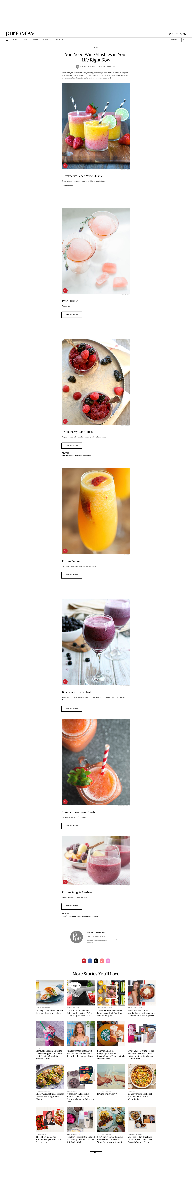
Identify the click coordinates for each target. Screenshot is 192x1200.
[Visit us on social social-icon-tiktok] (170, 34)
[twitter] (96, 960)
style (15, 40)
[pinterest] (3, 26)
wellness (47, 40)
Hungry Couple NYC (125, 685)
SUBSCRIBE (174, 40)
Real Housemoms (125, 425)
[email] (3, 47)
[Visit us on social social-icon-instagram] (181, 34)
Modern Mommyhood (124, 805)
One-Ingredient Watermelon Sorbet (76, 456)
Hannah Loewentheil (89, 66)
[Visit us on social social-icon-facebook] (177, 34)
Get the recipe (72, 314)
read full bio (90, 942)
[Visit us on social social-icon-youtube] (185, 34)
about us (60, 40)
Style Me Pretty (126, 294)
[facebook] (90, 960)
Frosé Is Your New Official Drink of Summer (80, 916)
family (35, 40)
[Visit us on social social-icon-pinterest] (173, 34)
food (25, 40)
